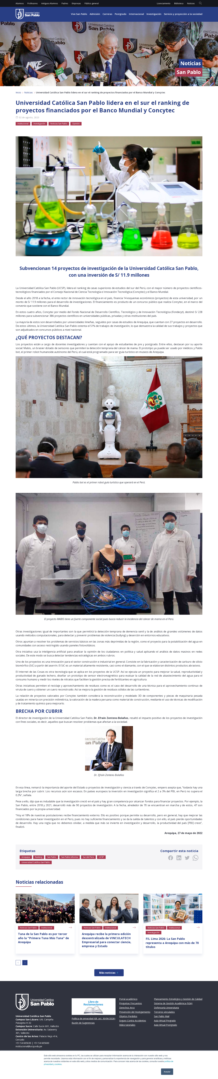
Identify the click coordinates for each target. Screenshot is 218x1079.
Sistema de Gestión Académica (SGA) (173, 1003)
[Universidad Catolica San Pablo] (28, 14)
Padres (65, 3)
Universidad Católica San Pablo (36, 862)
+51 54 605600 (41, 1042)
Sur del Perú (88, 857)
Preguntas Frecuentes (130, 1003)
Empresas (76, 3)
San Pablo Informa (69, 857)
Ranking (38, 857)
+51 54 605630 (23, 1042)
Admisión (95, 14)
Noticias (191, 3)
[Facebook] (170, 858)
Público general (92, 3)
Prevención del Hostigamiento (134, 1011)
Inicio (18, 92)
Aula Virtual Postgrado (165, 1024)
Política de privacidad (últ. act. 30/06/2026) (93, 1018)
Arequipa (26, 857)
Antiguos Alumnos (49, 3)
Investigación (154, 14)
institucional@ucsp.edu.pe (29, 1046)
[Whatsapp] (195, 858)
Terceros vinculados (164, 1011)
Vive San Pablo (79, 14)
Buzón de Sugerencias (83, 1022)
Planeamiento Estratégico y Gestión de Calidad (178, 999)
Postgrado (120, 14)
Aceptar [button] (167, 1071)
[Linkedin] (179, 858)
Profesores (32, 3)
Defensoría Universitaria (166, 1007)
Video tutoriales (127, 1024)
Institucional (23, 123)
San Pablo (51, 857)
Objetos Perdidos (128, 1016)
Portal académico (128, 999)
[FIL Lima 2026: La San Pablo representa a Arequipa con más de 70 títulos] (172, 908)
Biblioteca (178, 3)
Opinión (76, 123)
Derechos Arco (127, 1007)
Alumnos (20, 3)
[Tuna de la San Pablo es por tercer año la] (45, 908)
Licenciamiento (163, 3)
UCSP (101, 857)
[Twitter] (187, 858)
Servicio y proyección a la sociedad (183, 14)
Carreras (107, 14)
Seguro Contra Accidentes (132, 1020)
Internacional (136, 14)
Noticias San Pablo (58, 123)
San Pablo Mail (161, 1016)
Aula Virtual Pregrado (165, 1020)
